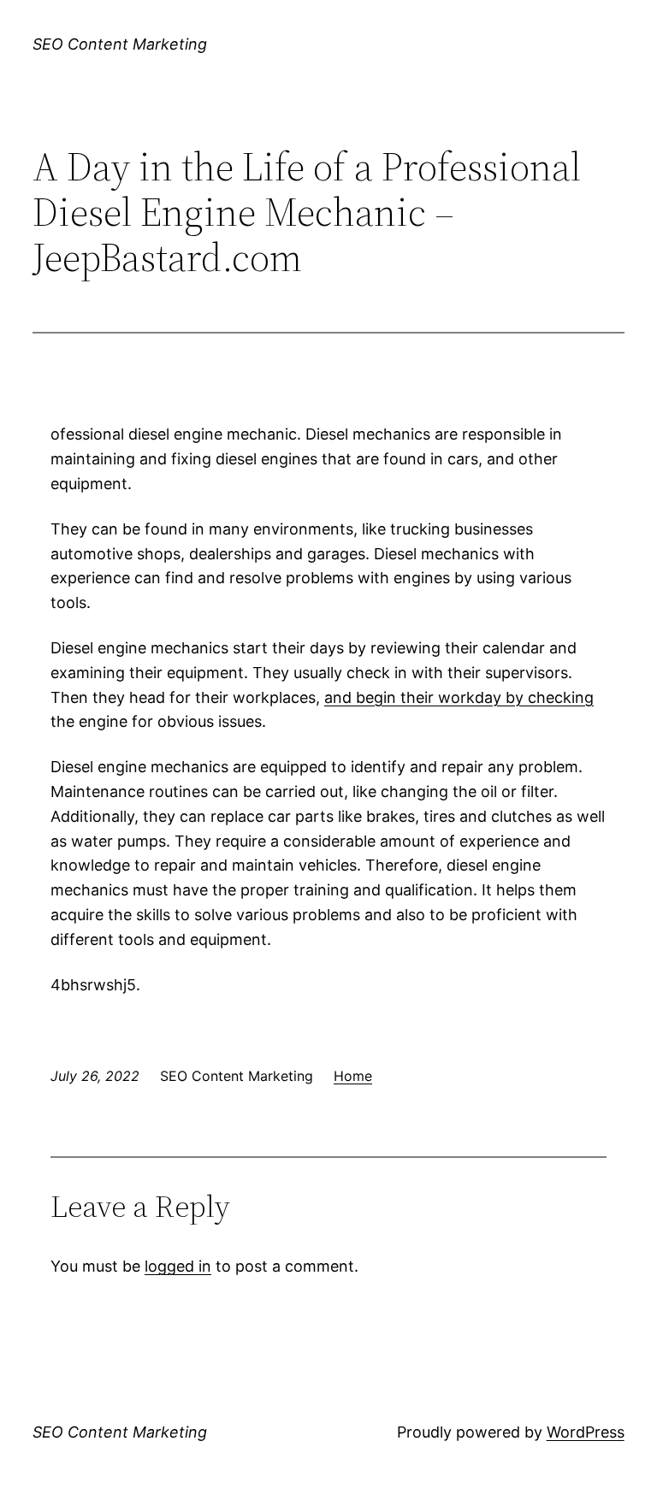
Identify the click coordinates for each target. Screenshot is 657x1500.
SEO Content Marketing (120, 44)
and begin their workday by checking (459, 697)
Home (353, 1075)
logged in (178, 1266)
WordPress (585, 1432)
